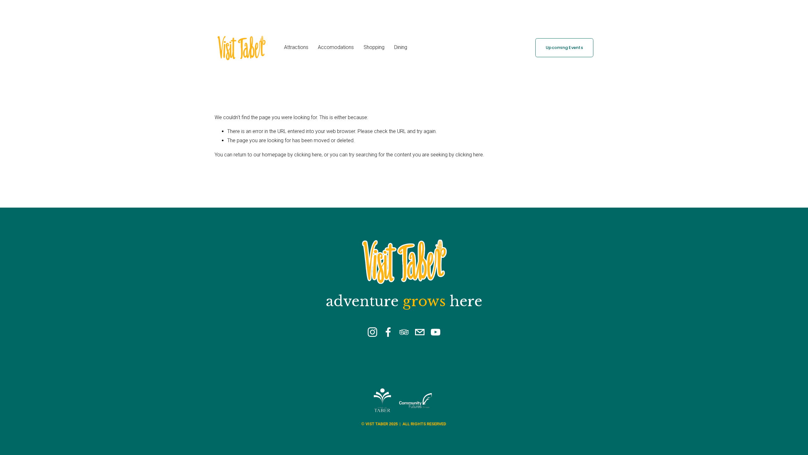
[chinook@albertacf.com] (420, 332)
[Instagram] (372, 332)
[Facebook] (388, 332)
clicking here (308, 155)
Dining (400, 47)
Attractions (296, 47)
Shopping (374, 47)
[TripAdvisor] (404, 332)
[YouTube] (436, 332)
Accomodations (336, 47)
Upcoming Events (564, 48)
